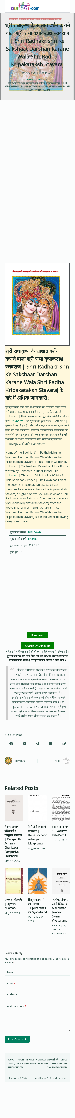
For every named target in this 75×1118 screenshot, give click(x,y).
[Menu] (65, 6)
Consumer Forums (57, 1067)
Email (11, 983)
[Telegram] (37, 743)
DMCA (64, 1059)
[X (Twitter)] (24, 743)
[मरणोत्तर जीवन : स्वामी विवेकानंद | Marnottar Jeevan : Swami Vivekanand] (61, 881)
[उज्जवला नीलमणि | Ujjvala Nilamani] (14, 881)
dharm (49, 72)
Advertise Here (26, 1059)
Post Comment (17, 1039)
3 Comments (59, 933)
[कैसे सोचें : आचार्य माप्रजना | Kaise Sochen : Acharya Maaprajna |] (37, 808)
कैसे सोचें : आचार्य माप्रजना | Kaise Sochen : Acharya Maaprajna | (37, 835)
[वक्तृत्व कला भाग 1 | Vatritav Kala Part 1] (61, 808)
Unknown (17, 421)
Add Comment (16, 1006)
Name (11, 972)
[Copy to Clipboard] (63, 743)
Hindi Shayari (59, 1063)
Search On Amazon (37, 646)
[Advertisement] (37, 147)
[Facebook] (11, 743)
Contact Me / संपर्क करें (47, 1059)
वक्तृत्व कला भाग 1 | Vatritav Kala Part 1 (60, 831)
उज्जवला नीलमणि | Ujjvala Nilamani (13, 904)
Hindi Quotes (15, 1067)
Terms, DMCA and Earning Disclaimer (28, 1063)
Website (12, 994)
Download (37, 635)
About (12, 1059)
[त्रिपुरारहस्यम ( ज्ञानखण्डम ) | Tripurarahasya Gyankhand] (37, 881)
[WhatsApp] (50, 743)
